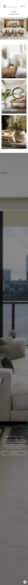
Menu (23, 6)
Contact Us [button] (14, 453)
